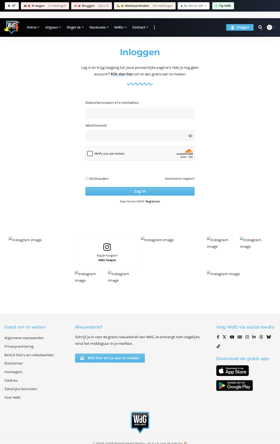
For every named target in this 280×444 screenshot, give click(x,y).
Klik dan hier (122, 74)
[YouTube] (232, 337)
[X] (224, 337)
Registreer (152, 201)
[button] (154, 27)
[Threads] (261, 337)
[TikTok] (218, 346)
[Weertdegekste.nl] (12, 27)
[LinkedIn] (254, 337)
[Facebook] (218, 337)
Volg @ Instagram (107, 258)
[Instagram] (247, 337)
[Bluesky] (268, 337)
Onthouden (98, 178)
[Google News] (240, 337)
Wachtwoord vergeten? (180, 178)
